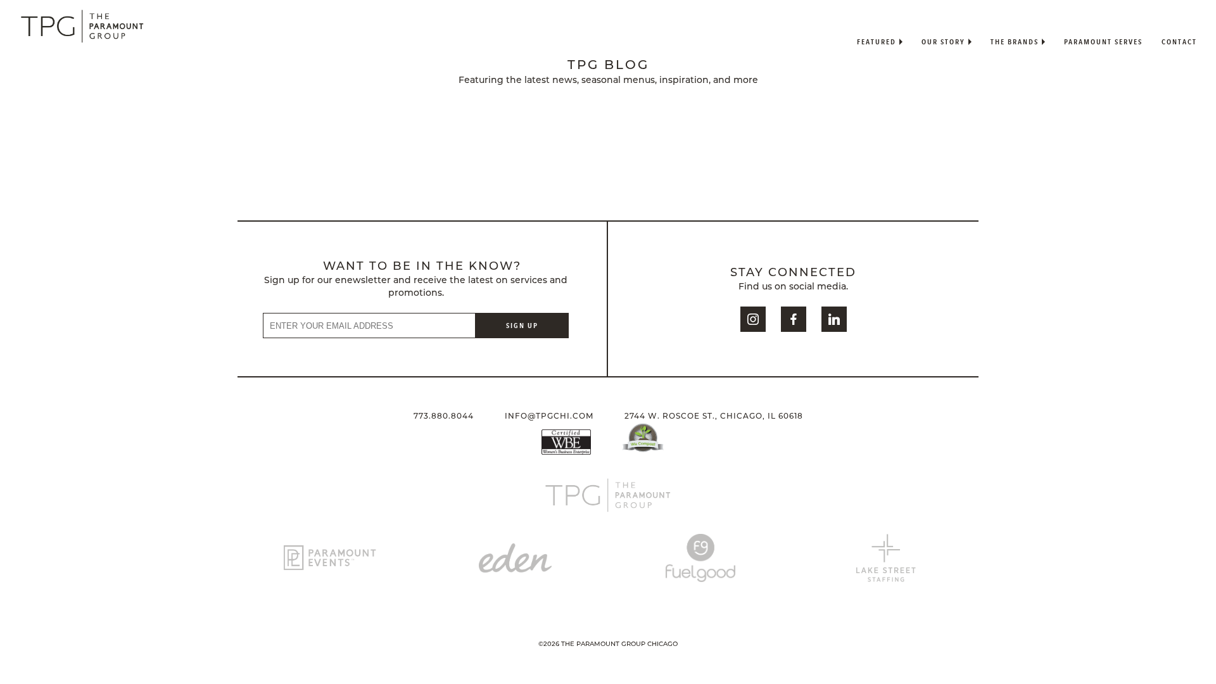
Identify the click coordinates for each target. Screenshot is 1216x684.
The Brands (1015, 41)
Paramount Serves (1103, 41)
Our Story (943, 41)
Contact (1179, 41)
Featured (876, 41)
